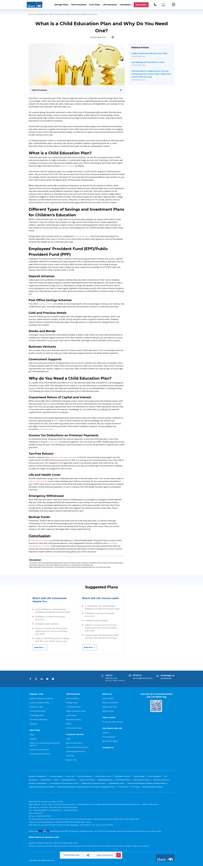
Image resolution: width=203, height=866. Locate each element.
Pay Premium (141, 5)
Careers (105, 733)
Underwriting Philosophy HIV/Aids (41, 787)
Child (51, 14)
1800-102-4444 (111, 678)
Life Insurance (110, 5)
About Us (107, 694)
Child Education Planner (40, 754)
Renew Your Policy (74, 743)
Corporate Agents (55, 776)
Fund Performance (38, 711)
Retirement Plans (73, 719)
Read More (38, 647)
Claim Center (108, 717)
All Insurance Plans (74, 728)
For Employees (108, 737)
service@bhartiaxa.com (143, 678)
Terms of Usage (138, 776)
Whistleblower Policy (116, 783)
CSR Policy (135, 787)
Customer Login (36, 707)
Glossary (33, 739)
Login (68, 739)
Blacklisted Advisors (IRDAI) (153, 787)
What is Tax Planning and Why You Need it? (44, 744)
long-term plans (67, 166)
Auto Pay (70, 756)
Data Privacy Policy (123, 780)
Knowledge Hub (41, 14)
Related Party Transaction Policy (93, 783)
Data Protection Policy (141, 780)
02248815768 (166, 678)
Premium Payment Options (41, 698)
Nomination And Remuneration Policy (64, 783)
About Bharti (107, 698)
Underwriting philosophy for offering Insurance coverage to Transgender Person (86, 787)
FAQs (32, 735)
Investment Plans (73, 707)
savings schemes (46, 304)
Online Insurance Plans (39, 703)
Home (31, 14)
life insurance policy (39, 481)
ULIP (57, 420)
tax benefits (53, 442)
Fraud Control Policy (86, 780)
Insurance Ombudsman (37, 776)
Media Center (108, 711)
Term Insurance (78, 5)
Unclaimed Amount (69, 780)
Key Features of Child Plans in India (147, 62)
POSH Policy (123, 787)
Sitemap (33, 724)
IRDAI (56, 780)
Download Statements (75, 751)
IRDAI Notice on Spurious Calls (44, 837)
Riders (68, 724)
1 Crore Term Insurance (39, 750)
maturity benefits (45, 429)
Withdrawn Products (122, 776)
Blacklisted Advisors (105, 780)
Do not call (70, 776)
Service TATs (71, 760)
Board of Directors (110, 703)
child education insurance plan (63, 457)
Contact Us (107, 748)
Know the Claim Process (112, 722)
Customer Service (75, 734)
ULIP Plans (94, 5)
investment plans (82, 236)
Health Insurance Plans (76, 711)
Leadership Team (109, 707)
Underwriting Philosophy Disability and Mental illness (147, 783)
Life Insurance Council (103, 776)
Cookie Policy (45, 780)
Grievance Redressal (84, 776)
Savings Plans (61, 5)
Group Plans (71, 715)
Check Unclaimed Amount (77, 747)
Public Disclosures (154, 776)
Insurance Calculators (39, 719)
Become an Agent (110, 741)
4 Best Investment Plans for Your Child (149, 53)
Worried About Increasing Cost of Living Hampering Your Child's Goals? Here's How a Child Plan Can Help (151, 74)
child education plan (39, 540)
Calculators (125, 5)
